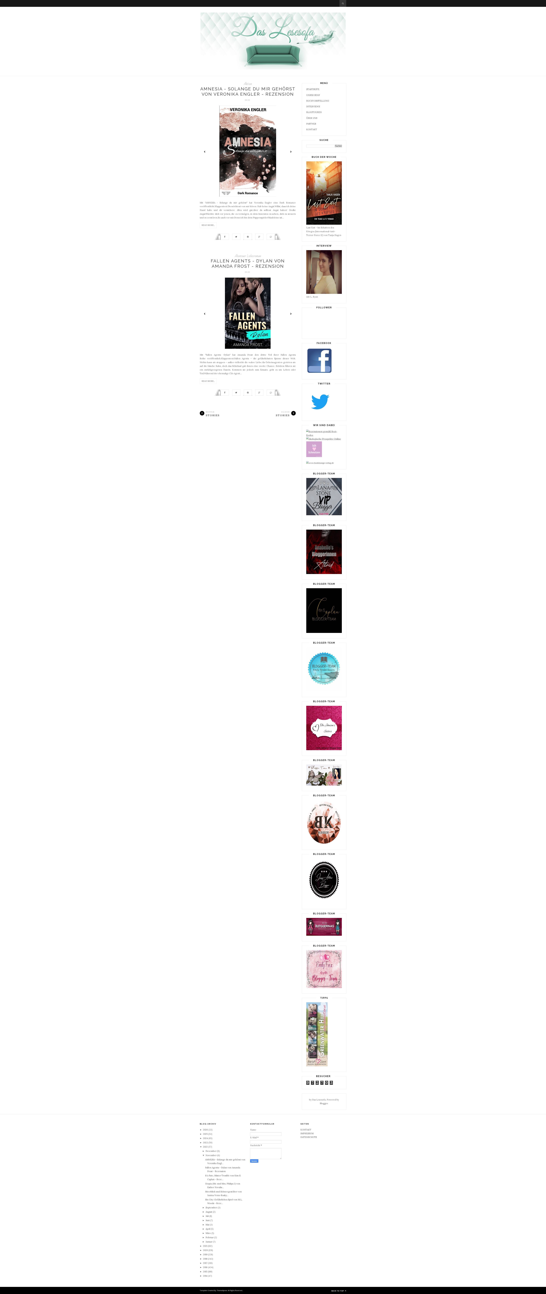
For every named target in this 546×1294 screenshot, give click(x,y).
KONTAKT (311, 129)
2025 (205, 1134)
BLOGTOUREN (314, 112)
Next (291, 152)
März (208, 1233)
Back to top (337, 1291)
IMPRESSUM (307, 1133)
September (212, 1207)
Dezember (211, 1151)
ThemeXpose (222, 1290)
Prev (205, 152)
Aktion (248, 84)
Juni (208, 1220)
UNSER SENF (313, 95)
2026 (205, 1129)
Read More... (208, 225)
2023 (205, 1142)
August (209, 1211)
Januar (209, 1241)
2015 (205, 1271)
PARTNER (311, 123)
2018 (205, 1258)
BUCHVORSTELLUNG (317, 100)
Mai (208, 1224)
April (208, 1229)
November (211, 1155)
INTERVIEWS (313, 106)
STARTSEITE (312, 89)
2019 (205, 1254)
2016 (205, 1267)
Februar (210, 1237)
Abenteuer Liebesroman (248, 256)
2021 (205, 1246)
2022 (205, 1146)
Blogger (324, 1103)
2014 (205, 1276)
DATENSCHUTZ (308, 1137)
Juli (207, 1216)
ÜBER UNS (311, 118)
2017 (205, 1263)
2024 (205, 1138)
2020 (205, 1250)
